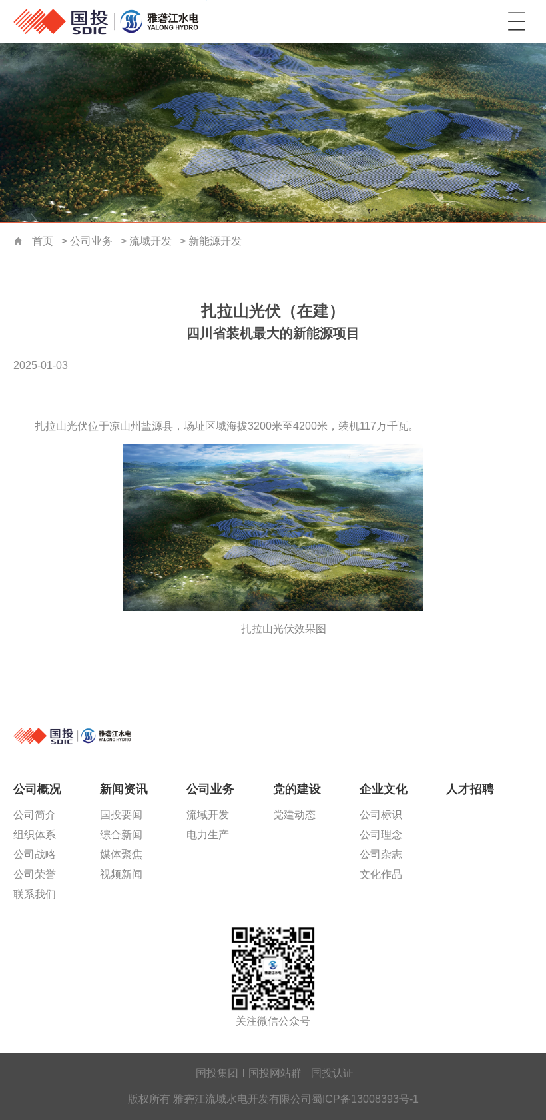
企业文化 (384, 789)
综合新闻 (121, 834)
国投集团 (217, 1073)
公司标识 (381, 814)
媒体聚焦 (121, 854)
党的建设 (297, 789)
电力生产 (207, 834)
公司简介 (34, 814)
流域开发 (150, 241)
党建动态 (294, 814)
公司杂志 (381, 854)
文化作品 (381, 874)
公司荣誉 (34, 874)
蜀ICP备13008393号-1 (365, 1099)
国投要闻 (121, 814)
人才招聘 (470, 789)
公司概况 (37, 789)
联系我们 (34, 894)
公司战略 (34, 854)
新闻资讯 (124, 789)
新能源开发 (215, 241)
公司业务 (91, 241)
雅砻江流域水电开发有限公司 (113, 21)
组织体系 (34, 834)
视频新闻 (121, 874)
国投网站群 (275, 1073)
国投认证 (332, 1073)
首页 (18, 242)
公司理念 (381, 834)
